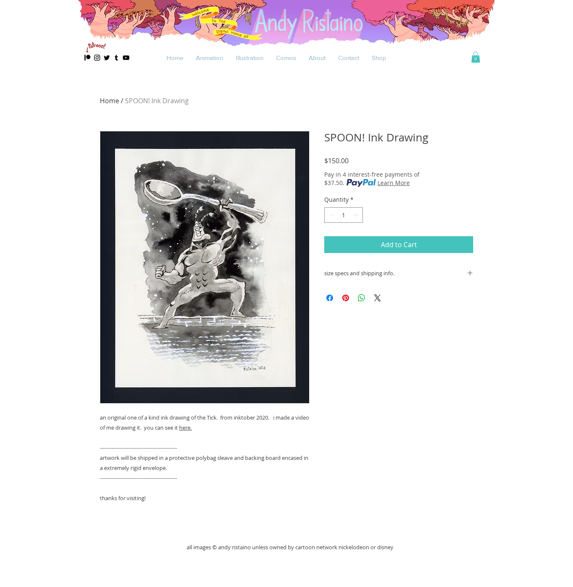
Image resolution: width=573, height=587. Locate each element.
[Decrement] (331, 215)
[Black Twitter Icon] (107, 58)
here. (185, 427)
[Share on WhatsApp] (362, 298)
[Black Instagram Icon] (97, 58)
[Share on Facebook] (330, 298)
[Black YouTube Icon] (126, 58)
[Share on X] (377, 298)
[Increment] (356, 215)
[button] (209, 57)
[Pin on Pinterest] (346, 298)
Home (109, 100)
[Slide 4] (287, 50)
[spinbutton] (343, 215)
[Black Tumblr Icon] (116, 58)
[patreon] (87, 58)
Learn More (394, 183)
